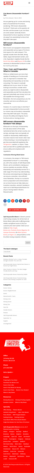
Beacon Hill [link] (21, 61)
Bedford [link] (25, 431)
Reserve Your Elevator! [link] (22, 390)
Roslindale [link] (27, 446)
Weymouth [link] (12, 456)
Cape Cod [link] (14, 436)
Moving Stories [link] (7, 301)
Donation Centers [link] (8, 402)
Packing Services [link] (8, 417)
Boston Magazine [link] (22, 230)
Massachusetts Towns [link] (9, 296)
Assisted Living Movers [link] (9, 412)
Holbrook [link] (27, 439)
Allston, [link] (12, 61)
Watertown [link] (15, 454)
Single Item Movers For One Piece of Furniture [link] (16, 422)
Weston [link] (5, 456)
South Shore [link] (6, 454)
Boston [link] (12, 434)
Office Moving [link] (7, 410)
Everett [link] (5, 439)
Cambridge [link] (6, 436)
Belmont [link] (22, 449)
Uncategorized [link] (7, 323)
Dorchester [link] (27, 436)
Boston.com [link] (6, 230)
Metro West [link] (18, 444)
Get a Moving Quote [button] (17, 210)
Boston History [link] (7, 288)
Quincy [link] (20, 446)
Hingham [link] (20, 439)
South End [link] (13, 451)
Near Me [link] (5, 307)
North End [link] (6, 61)
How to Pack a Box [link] (8, 385)
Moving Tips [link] (6, 304)
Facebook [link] (13, 230)
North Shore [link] (13, 446)
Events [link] (5, 293)
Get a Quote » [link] (8, 372)
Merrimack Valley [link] (8, 444)
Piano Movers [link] (7, 414)
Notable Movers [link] (7, 310)
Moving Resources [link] (8, 400)
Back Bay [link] (18, 431)
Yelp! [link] (11, 228)
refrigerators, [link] (7, 144)
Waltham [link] (5, 451)
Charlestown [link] (6, 449)
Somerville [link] (21, 451)
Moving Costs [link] (7, 299)
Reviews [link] (5, 312)
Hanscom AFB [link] (13, 459)
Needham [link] (26, 444)
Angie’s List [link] (13, 235)
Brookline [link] (26, 434)
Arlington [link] (11, 431)
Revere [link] (28, 456)
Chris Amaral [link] (9, 18)
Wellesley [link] (23, 454)
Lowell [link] (5, 459)
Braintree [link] (6, 434)
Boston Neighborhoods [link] (9, 290)
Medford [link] (22, 441)
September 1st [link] (7, 318)
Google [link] (15, 228)
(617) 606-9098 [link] (7, 368)
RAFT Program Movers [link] (19, 414)
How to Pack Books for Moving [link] (12, 387)
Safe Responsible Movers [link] (10, 315)
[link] (8, 3)
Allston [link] (5, 431)
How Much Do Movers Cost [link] (11, 382)
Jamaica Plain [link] (7, 441)
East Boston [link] (20, 456)
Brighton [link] (18, 434)
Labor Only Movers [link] (23, 412)
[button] (29, 4)
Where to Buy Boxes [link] (9, 392)
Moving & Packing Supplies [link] (23, 400)
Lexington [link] (15, 441)
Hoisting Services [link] (19, 417)
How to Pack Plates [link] (8, 390)
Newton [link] (5, 446)
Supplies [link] (5, 321)
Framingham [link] (12, 439)
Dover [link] (20, 436)
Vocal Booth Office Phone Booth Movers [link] (14, 419)
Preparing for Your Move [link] (10, 380)
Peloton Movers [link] (17, 410)
